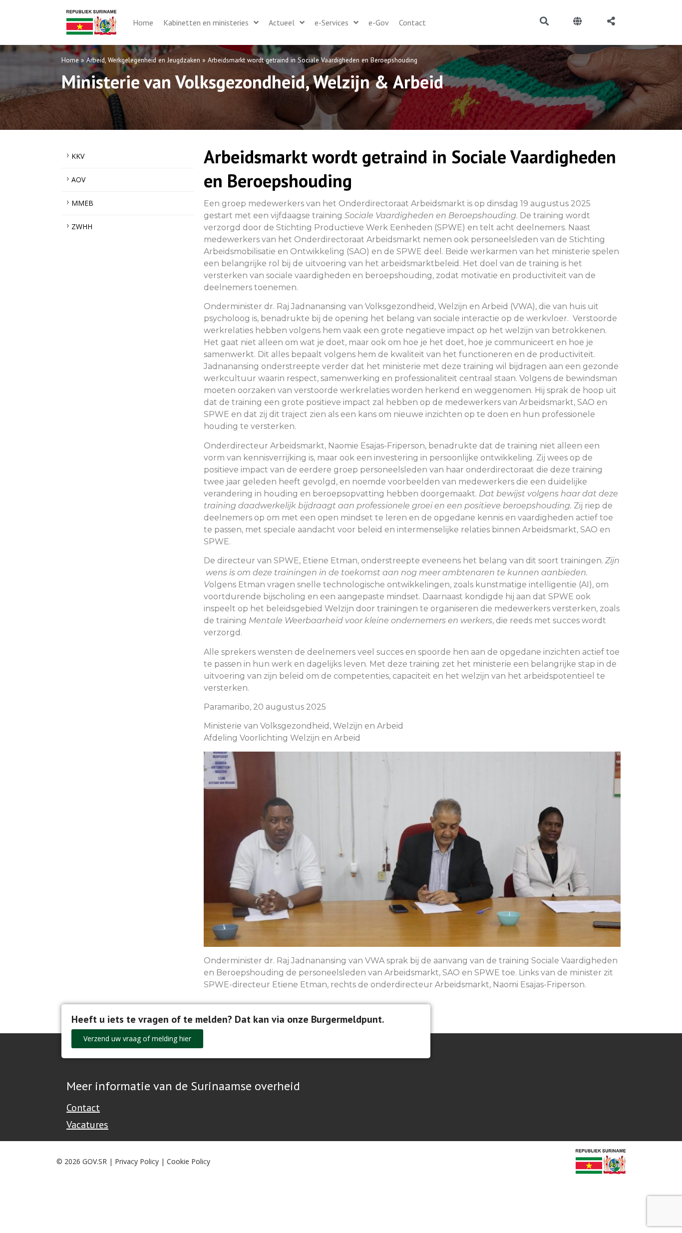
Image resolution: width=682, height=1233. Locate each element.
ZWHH (81, 226)
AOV (78, 179)
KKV (77, 156)
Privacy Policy (137, 1161)
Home (70, 59)
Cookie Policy (188, 1161)
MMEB (82, 203)
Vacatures (87, 1124)
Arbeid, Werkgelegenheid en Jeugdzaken (143, 59)
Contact (83, 1107)
